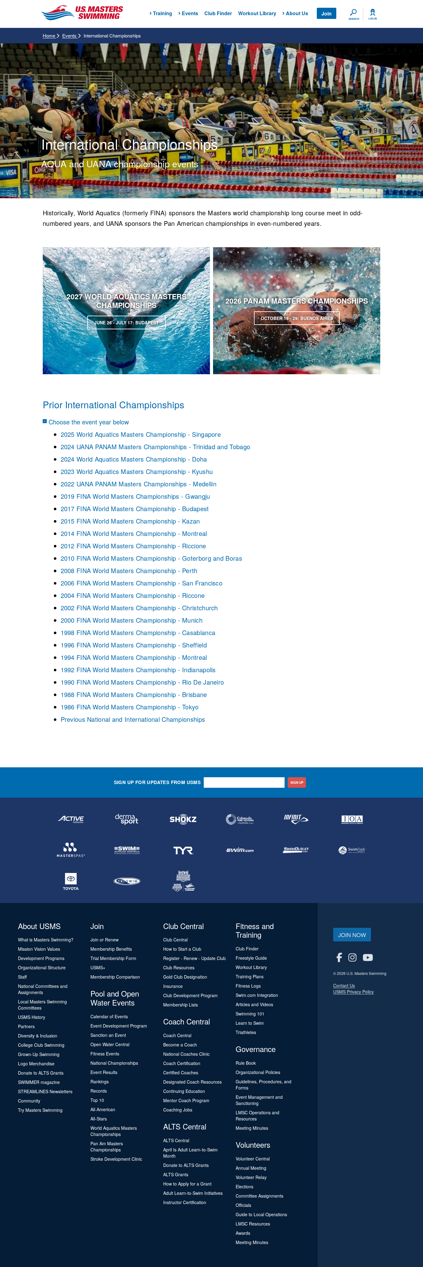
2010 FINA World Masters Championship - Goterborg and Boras (152, 558)
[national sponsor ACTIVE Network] (71, 819)
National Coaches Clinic (186, 1054)
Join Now (352, 935)
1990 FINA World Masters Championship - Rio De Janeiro (142, 681)
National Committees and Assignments (43, 989)
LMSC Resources (253, 1224)
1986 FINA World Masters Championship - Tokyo (130, 706)
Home (49, 35)
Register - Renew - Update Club (194, 958)
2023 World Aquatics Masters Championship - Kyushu (137, 471)
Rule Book (246, 1063)
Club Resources (178, 967)
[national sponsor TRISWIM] (127, 881)
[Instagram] (352, 957)
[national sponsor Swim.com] (239, 850)
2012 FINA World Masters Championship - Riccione (133, 545)
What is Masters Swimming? (45, 939)
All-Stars (98, 1119)
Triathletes (246, 1032)
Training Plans (250, 976)
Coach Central (177, 1035)
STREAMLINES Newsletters (45, 1091)
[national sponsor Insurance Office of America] (352, 819)
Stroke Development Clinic (116, 1159)
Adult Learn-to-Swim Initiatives (193, 1193)
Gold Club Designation (185, 977)
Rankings (99, 1081)
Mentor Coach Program (186, 1100)
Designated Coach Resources (192, 1082)
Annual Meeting (251, 1168)
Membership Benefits (111, 949)
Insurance (173, 986)
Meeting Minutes (252, 1128)
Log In (372, 18)
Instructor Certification (184, 1202)
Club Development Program (190, 995)
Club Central (175, 939)
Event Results (103, 1072)
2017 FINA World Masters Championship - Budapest (135, 508)
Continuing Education (184, 1091)
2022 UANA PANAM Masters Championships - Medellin (138, 483)
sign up (296, 782)
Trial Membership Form (113, 958)
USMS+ (97, 967)
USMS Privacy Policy (353, 992)
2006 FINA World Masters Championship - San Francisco (143, 582)
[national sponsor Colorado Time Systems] (239, 819)
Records (98, 1091)
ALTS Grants (175, 1174)
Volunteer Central (253, 1158)
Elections (244, 1186)
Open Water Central (109, 1044)
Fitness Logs (248, 986)
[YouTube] (368, 957)
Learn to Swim (250, 1023)
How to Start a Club (182, 949)
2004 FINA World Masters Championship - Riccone (133, 595)
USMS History (31, 1017)
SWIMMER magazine (39, 1082)
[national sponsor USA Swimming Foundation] (183, 881)
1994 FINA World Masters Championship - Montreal (134, 657)
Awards (243, 1233)
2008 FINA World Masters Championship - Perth (130, 570)
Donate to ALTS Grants (40, 1073)
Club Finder (218, 13)
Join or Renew (104, 939)
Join (326, 13)
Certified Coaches (180, 1072)
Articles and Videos (254, 1004)
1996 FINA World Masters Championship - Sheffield (134, 644)
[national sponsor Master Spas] (71, 850)
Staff (22, 977)
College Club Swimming (41, 1045)
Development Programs (41, 958)
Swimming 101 (250, 1014)
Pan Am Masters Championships (106, 1146)
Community (29, 1101)
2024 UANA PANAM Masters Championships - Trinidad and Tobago (156, 446)
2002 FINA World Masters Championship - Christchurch (139, 607)
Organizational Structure (42, 967)
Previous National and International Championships (133, 719)
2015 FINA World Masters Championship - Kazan (130, 520)
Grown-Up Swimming (38, 1054)
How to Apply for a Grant (187, 1184)
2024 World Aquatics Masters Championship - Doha (134, 458)
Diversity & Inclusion (37, 1035)
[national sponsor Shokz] (183, 819)
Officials (243, 1205)
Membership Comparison (115, 977)
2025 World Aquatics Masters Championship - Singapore (141, 434)
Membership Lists (180, 1005)
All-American (102, 1109)
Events (70, 35)
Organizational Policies (258, 1072)
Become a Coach (180, 1044)
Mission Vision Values (39, 949)
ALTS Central (176, 1140)
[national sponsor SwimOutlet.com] (296, 850)
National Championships (114, 1063)
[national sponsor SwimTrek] (352, 850)
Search (354, 18)
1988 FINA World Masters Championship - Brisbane (134, 694)
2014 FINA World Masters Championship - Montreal (134, 533)
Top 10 (97, 1100)
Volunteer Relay (251, 1177)
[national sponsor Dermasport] (127, 819)
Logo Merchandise (36, 1063)
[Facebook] (339, 957)
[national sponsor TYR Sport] (183, 850)
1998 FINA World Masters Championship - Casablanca (138, 632)
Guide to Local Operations (261, 1214)
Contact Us (344, 985)
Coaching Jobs (177, 1110)
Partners (26, 1026)
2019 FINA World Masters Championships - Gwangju (135, 496)
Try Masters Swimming (40, 1110)
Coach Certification (181, 1063)
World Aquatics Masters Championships (113, 1131)
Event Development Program (118, 1026)
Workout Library (257, 13)
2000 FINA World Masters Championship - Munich (132, 620)
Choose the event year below (88, 421)
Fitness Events (104, 1053)
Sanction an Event (108, 1035)
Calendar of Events (109, 1016)
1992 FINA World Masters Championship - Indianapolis (138, 669)
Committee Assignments (259, 1196)
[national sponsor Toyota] (71, 881)
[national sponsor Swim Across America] (127, 850)
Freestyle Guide (251, 958)
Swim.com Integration (257, 995)
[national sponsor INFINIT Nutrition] (296, 819)
